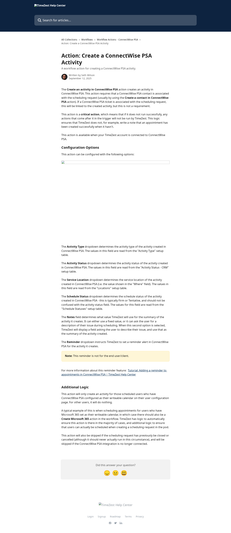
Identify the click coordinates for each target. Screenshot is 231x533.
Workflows (87, 39)
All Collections (69, 39)
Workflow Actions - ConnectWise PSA (117, 39)
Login (90, 516)
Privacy (140, 516)
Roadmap (115, 516)
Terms (128, 516)
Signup (102, 516)
